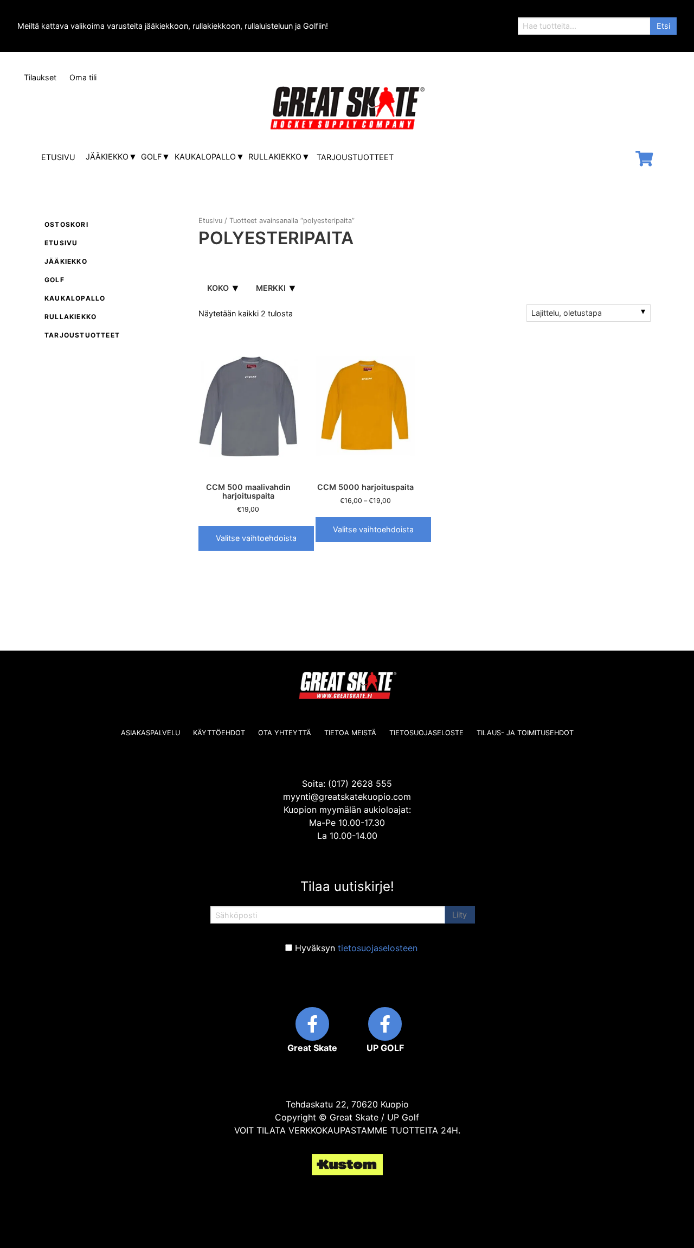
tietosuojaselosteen (377, 948)
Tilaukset (40, 77)
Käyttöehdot (219, 733)
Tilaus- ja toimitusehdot (525, 733)
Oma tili (83, 77)
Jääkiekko (107, 156)
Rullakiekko (274, 156)
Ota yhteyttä (284, 733)
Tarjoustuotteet (355, 157)
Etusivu (58, 157)
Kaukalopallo (205, 156)
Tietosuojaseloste (426, 733)
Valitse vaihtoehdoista (256, 538)
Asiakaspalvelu (150, 733)
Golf (151, 156)
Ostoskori (66, 224)
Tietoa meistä (350, 733)
